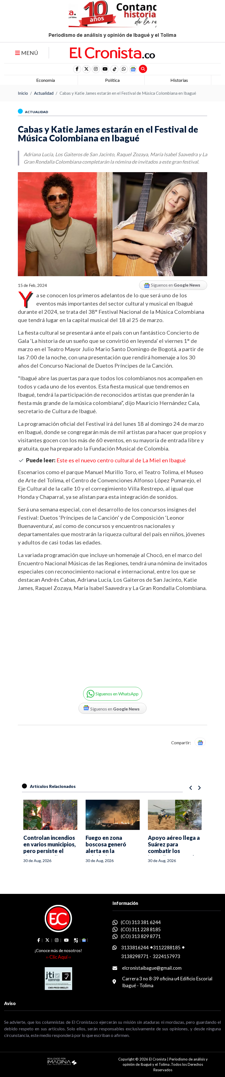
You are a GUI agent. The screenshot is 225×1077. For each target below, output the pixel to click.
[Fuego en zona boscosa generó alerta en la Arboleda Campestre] (52, 815)
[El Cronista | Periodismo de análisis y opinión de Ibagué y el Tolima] (112, 52)
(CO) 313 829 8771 (141, 936)
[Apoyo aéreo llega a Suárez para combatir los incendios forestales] (114, 815)
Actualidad (44, 93)
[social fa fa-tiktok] (114, 69)
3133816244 (135, 947)
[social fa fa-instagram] (96, 69)
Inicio (23, 93)
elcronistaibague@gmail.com (152, 968)
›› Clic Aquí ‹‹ (58, 957)
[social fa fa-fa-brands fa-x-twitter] (86, 69)
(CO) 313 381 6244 (141, 922)
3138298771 (135, 956)
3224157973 (166, 956)
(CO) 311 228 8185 (141, 929)
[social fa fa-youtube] (105, 69)
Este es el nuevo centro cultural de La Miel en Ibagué (121, 460)
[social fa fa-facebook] (77, 69)
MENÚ (29, 52)
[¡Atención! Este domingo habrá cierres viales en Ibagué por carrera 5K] (176, 815)
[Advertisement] (63, 635)
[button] (124, 69)
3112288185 (167, 947)
